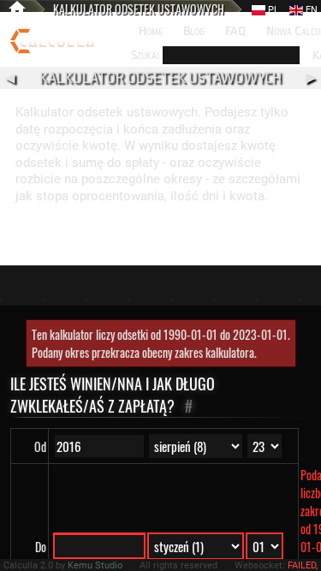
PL (272, 9)
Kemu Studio (95, 565)
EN (310, 9)
